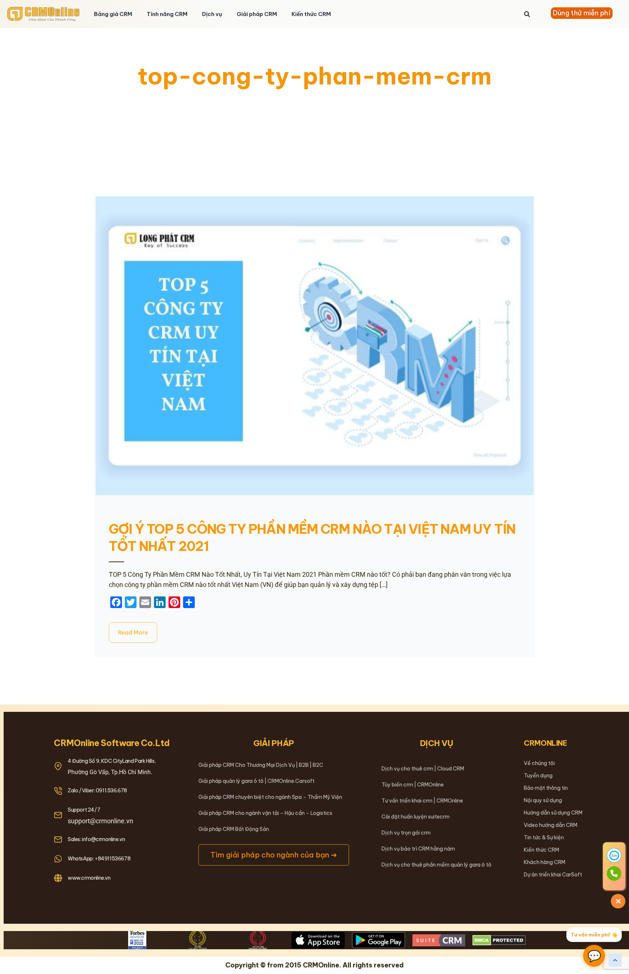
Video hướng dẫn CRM (550, 825)
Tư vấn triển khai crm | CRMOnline (422, 800)
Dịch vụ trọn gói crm (406, 832)
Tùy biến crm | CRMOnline (412, 784)
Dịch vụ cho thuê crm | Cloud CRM (422, 768)
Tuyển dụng (538, 775)
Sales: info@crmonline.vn (96, 839)
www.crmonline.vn (89, 878)
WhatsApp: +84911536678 (99, 858)
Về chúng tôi (539, 763)
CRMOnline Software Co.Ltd (112, 743)
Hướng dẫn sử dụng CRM (553, 812)
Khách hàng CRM (544, 862)
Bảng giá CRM (113, 14)
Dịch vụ (212, 14)
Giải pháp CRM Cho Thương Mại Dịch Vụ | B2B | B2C (260, 765)
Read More (133, 632)
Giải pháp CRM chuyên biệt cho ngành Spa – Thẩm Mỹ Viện (270, 797)
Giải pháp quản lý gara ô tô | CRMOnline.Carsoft (256, 781)
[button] (527, 14)
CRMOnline (545, 743)
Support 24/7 (84, 810)
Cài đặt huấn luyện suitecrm (415, 816)
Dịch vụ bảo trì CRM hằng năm (418, 848)
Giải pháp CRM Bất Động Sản (233, 829)
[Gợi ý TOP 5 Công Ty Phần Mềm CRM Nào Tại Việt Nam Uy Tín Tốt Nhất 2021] (314, 345)
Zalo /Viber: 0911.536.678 (97, 790)
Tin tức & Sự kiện (544, 837)
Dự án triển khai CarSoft (553, 874)
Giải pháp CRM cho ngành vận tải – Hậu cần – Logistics (265, 813)
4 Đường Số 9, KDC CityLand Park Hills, (112, 761)
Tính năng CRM (167, 14)
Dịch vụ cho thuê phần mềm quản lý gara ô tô (436, 864)
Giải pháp (273, 743)
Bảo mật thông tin (546, 788)
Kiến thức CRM (311, 14)
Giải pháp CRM (257, 14)
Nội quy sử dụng (543, 800)
